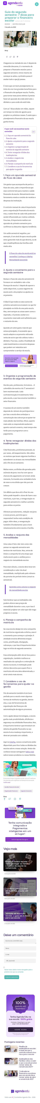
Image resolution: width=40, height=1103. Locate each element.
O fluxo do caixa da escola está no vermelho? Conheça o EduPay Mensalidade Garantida (22, 256)
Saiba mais (30, 752)
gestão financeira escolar (12, 787)
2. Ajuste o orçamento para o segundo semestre (20, 142)
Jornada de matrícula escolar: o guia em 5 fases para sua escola (17, 916)
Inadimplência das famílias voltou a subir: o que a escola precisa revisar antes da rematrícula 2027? (28, 1063)
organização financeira (11, 791)
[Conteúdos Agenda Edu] (12, 4)
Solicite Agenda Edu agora (20, 839)
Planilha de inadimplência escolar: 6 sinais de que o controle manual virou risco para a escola (27, 1050)
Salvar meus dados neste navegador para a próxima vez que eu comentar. (18, 971)
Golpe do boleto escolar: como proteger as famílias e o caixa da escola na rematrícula (17, 864)
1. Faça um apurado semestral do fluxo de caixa (18, 136)
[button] (33, 132)
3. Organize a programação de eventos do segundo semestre (17, 148)
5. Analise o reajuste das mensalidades (15, 159)
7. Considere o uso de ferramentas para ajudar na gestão (19, 167)
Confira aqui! (6, 782)
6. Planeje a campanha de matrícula (19, 164)
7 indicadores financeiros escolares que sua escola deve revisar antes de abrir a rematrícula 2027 (27, 1075)
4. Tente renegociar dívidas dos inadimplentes (18, 153)
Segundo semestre (26, 791)
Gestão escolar (18, 24)
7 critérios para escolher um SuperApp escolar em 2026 (16, 891)
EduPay (7, 24)
